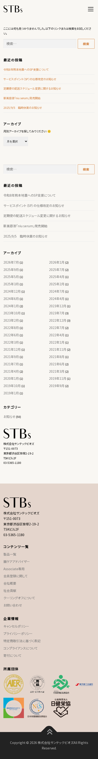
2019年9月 (56, 385)
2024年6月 (11, 298)
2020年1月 (11, 378)
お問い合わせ (12, 605)
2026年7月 (11, 262)
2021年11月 (57, 349)
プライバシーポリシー (18, 633)
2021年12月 (12, 349)
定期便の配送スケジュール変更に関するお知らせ (32, 88)
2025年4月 (56, 276)
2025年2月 (56, 284)
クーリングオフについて (19, 598)
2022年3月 (11, 342)
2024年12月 (12, 291)
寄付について (12, 655)
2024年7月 (56, 291)
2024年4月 (56, 298)
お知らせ (9, 416)
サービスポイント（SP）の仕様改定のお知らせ (29, 79)
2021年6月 (56, 364)
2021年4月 (11, 371)
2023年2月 (11, 320)
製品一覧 (9, 554)
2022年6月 (11, 335)
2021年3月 (56, 371)
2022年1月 (56, 342)
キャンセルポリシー (16, 626)
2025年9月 (11, 269)
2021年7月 (11, 364)
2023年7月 (56, 313)
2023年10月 (12, 313)
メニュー (91, 8)
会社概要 (9, 583)
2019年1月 (11, 393)
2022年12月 (57, 320)
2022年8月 (11, 327)
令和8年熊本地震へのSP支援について (26, 69)
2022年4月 (56, 335)
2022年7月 (56, 327)
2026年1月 (56, 262)
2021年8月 (56, 356)
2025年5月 (11, 276)
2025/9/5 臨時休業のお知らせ (22, 108)
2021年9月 (11, 356)
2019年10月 (12, 385)
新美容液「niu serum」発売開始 (21, 98)
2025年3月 (11, 284)
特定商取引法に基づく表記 (22, 641)
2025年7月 (56, 269)
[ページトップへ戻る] (49, 732)
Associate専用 (14, 569)
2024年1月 (11, 306)
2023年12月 (57, 306)
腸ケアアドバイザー (16, 561)
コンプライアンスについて (20, 648)
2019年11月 (57, 378)
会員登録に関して (15, 576)
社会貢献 (9, 590)
